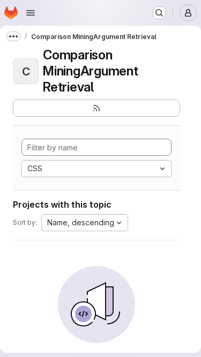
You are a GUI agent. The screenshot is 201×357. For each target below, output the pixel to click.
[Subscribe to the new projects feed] (96, 108)
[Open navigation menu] (30, 12)
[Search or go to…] (159, 12)
